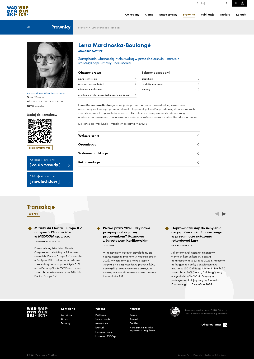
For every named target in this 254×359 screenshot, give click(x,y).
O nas (149, 14)
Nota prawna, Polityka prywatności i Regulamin (142, 329)
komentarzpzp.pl (109, 331)
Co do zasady (109, 319)
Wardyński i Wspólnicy (46, 354)
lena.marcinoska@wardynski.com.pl (46, 93)
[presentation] (223, 213)
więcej (33, 214)
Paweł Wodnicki (194, 354)
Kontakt (241, 14)
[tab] (139, 136)
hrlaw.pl (109, 327)
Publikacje (207, 14)
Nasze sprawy (168, 14)
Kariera (225, 14)
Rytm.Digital (221, 354)
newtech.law (109, 323)
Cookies (134, 323)
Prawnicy (189, 14)
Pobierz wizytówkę (39, 147)
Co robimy (132, 14)
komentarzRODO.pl (109, 336)
